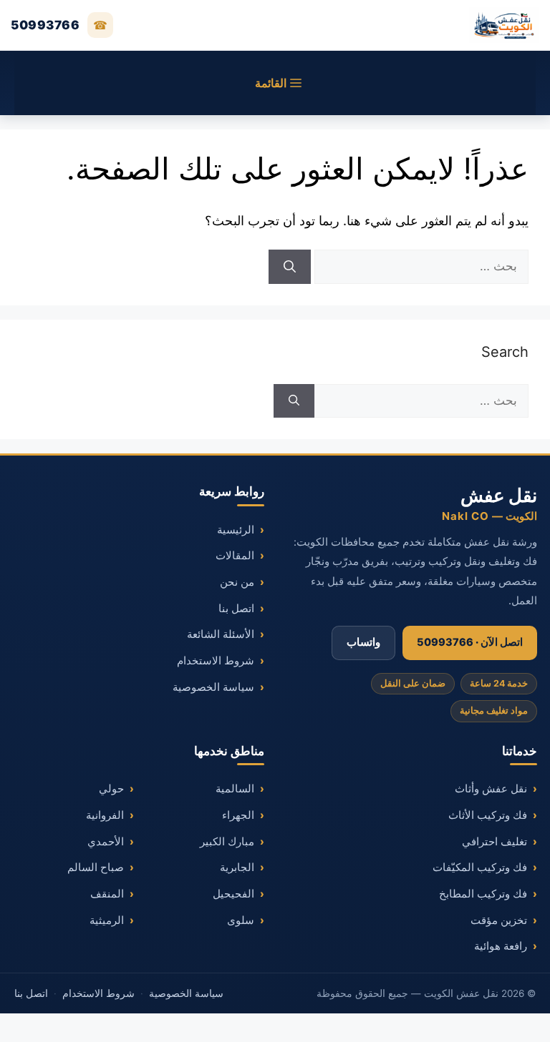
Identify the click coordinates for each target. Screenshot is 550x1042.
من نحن (237, 582)
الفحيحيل (233, 894)
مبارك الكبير (227, 841)
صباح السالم (95, 867)
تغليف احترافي (494, 841)
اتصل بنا (236, 608)
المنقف (107, 894)
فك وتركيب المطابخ (483, 894)
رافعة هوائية (500, 946)
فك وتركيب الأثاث (487, 815)
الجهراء (238, 815)
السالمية (235, 788)
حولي (111, 788)
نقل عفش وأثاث (491, 788)
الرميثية (107, 920)
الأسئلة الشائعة (220, 634)
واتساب (363, 642)
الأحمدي (105, 841)
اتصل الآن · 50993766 (470, 642)
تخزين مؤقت (499, 920)
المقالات (235, 555)
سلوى (240, 920)
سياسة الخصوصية (213, 687)
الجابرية (237, 867)
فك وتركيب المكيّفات (480, 867)
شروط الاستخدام (215, 660)
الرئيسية (235, 530)
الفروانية (105, 815)
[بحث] (290, 267)
